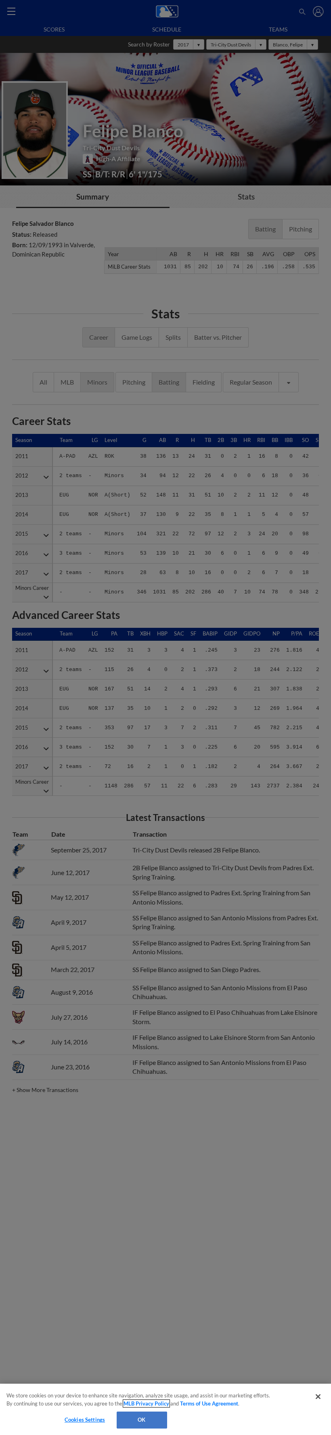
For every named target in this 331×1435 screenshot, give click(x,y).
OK (141, 1419)
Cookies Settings (85, 1419)
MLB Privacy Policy (146, 1403)
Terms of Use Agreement (209, 1403)
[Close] (318, 1397)
